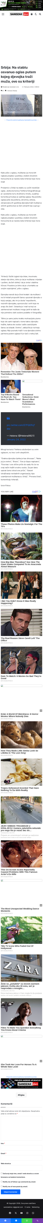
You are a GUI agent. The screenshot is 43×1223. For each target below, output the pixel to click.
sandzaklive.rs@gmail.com (13, 1207)
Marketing (35, 1207)
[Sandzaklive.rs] (19, 14)
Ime (3, 1143)
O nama (27, 1207)
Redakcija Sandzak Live (11, 87)
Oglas (21, 1095)
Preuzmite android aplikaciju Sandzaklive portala (21, 1077)
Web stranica (6, 1163)
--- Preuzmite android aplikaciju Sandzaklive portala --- (21, 120)
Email (3, 1153)
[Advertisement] (21, 40)
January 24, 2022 (16, 439)
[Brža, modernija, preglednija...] (21, 1083)
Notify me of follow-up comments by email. (19, 1182)
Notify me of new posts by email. (15, 1186)
